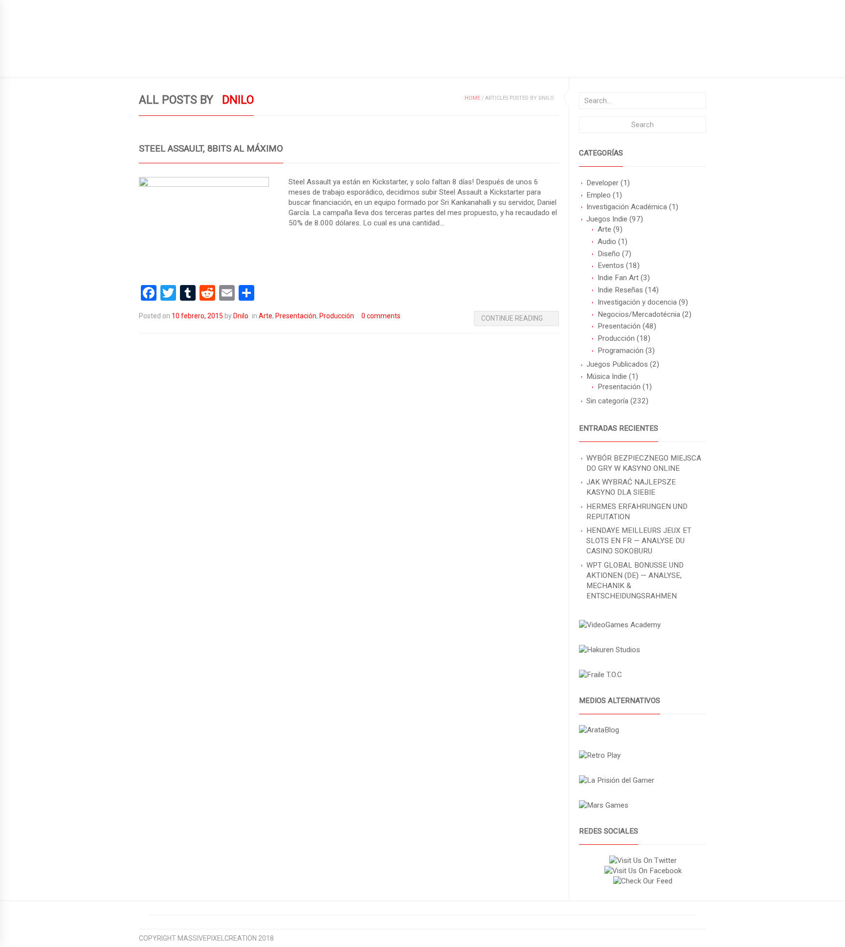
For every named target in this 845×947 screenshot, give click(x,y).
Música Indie (606, 376)
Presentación (619, 326)
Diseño (609, 253)
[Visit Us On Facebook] (643, 870)
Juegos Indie (606, 219)
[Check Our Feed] (642, 881)
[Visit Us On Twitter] (643, 860)
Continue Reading (512, 318)
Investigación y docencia (637, 302)
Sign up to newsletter (179, 7)
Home (472, 98)
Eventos (611, 265)
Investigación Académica (626, 206)
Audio (607, 241)
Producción (616, 338)
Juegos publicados (173, 62)
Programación (621, 350)
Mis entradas (338, 62)
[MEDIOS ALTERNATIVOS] (599, 730)
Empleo (598, 195)
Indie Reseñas (620, 290)
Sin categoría (607, 400)
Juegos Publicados (617, 364)
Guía (227, 62)
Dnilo (240, 316)
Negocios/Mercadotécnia (639, 314)
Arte (604, 229)
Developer (602, 182)
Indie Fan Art (618, 277)
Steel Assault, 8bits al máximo (211, 148)
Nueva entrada (274, 62)
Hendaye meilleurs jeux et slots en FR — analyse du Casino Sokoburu (638, 540)
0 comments (380, 316)
